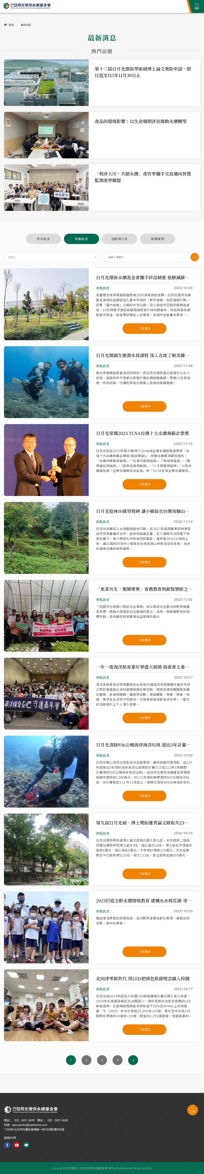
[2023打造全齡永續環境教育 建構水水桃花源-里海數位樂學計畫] (46, 962)
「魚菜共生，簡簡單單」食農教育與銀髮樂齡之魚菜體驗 (144, 589)
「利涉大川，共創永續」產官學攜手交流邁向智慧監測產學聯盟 (143, 176)
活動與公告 (119, 239)
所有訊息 (43, 239)
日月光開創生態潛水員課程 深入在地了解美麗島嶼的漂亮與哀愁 (144, 355)
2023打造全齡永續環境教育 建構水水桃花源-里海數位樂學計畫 (144, 900)
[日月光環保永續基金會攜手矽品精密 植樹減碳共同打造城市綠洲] (46, 339)
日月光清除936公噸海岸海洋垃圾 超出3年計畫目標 (144, 744)
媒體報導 (157, 239)
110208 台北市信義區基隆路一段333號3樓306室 (34, 1129)
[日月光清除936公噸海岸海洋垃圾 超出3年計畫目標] (46, 806)
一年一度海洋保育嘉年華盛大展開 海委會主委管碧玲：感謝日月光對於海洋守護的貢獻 (144, 666)
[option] (102, 82)
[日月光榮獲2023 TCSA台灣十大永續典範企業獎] (46, 495)
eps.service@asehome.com (29, 1125)
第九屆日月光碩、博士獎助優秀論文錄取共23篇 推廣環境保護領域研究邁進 (144, 822)
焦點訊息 (81, 239)
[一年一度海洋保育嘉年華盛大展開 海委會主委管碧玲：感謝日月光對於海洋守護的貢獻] (46, 728)
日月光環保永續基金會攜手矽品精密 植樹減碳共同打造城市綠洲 (144, 277)
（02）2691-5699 (23, 1120)
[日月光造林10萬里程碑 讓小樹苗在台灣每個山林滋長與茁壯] (46, 573)
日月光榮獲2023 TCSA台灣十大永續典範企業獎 (142, 433)
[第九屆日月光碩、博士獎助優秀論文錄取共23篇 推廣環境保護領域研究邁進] (46, 884)
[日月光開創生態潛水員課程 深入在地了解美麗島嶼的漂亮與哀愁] (46, 417)
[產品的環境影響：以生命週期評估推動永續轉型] (46, 157)
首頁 (11, 25)
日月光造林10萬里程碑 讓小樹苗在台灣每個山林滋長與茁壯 (144, 511)
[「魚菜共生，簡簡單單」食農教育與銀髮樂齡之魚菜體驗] (46, 651)
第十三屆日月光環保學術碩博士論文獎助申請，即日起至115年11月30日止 (143, 72)
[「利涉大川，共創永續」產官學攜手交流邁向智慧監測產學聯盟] (46, 210)
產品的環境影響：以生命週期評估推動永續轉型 (141, 121)
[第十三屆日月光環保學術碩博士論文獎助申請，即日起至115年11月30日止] (46, 105)
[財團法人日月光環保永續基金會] (31, 1110)
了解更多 (144, 328)
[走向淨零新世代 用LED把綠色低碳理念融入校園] (46, 1040)
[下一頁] (133, 1060)
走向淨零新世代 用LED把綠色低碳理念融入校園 (142, 978)
